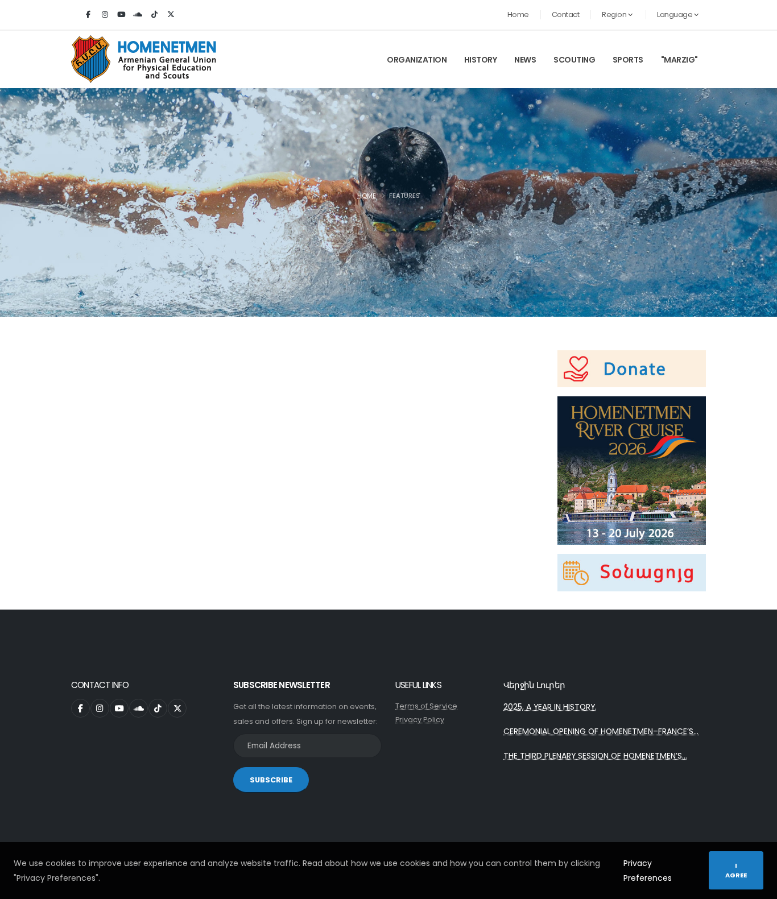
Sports (628, 59)
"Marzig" (679, 59)
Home (518, 14)
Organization (417, 59)
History (480, 59)
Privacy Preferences (647, 870)
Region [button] (615, 14)
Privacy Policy (419, 719)
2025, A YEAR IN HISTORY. (550, 706)
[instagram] (105, 15)
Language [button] (675, 14)
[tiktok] (154, 15)
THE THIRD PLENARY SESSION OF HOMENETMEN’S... (595, 755)
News (525, 59)
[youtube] (121, 15)
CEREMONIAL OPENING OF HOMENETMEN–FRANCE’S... (601, 731)
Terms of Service (426, 706)
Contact (566, 14)
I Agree (736, 870)
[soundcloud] (138, 15)
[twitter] (171, 15)
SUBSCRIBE (271, 780)
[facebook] (88, 15)
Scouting (574, 59)
